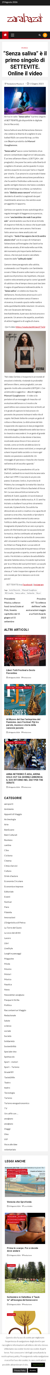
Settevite (30, 593)
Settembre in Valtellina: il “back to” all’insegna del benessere (23, 1298)
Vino (6, 1134)
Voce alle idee (10, 1144)
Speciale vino (10, 1051)
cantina (7, 845)
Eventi (7, 896)
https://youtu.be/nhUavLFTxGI (30, 327)
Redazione (27, 678)
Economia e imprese (13, 886)
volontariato (10, 1149)
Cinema (7, 860)
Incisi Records (14, 590)
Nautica (8, 984)
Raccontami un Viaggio (15, 1010)
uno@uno (8, 1118)
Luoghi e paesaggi (12, 953)
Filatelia (8, 912)
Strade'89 (8, 1072)
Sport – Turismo (11, 1067)
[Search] (39, 35)
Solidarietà (9, 1041)
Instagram (39, 584)
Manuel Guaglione (29, 590)
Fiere (6, 907)
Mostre (7, 969)
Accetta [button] (33, 1370)
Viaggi (7, 1128)
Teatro (7, 1082)
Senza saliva (20, 593)
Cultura (10, 688)
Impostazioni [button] (38, 1365)
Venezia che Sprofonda (19, 1202)
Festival (19, 688)
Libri (6, 943)
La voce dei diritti (12, 932)
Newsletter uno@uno (14, 994)
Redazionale (10, 1015)
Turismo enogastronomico (16, 1103)
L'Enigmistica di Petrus (15, 922)
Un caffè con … (11, 1113)
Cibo (6, 850)
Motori (7, 974)
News (7, 989)
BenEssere (9, 829)
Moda (7, 963)
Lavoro (7, 938)
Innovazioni (9, 917)
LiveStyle (8, 948)
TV (5, 1108)
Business (8, 840)
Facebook (27, 584)
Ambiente (9, 809)
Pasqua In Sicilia (11, 1000)
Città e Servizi (10, 865)
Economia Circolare (13, 881)
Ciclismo (8, 855)
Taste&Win (9, 1077)
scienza (7, 1025)
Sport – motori (11, 1061)
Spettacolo (20, 639)
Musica (24, 48)
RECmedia (9, 593)
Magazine (9, 958)
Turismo (8, 1098)
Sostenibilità (10, 1046)
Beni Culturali (10, 834)
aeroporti (8, 804)
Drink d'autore (11, 876)
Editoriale (8, 891)
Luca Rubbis (28, 1206)
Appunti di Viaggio (13, 814)
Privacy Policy (20, 1370)
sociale (7, 1031)
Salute (7, 1020)
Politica (8, 1005)
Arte (6, 824)
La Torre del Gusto (13, 927)
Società (7, 1036)
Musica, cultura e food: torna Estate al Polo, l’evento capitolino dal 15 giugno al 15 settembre (13, 610)
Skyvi (38, 593)
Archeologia (10, 819)
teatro (7, 1087)
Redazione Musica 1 (15, 84)
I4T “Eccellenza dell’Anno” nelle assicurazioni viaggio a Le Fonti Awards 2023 (36, 608)
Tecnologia (9, 1092)
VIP (6, 1139)
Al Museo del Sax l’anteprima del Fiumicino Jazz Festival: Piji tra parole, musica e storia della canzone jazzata (23, 723)
